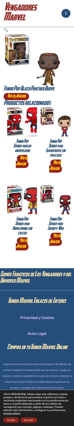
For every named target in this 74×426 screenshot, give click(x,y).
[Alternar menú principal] (65, 13)
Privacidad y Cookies (37, 318)
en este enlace (11, 413)
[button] (37, 30)
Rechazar (29, 420)
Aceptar (11, 420)
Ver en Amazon (16, 96)
